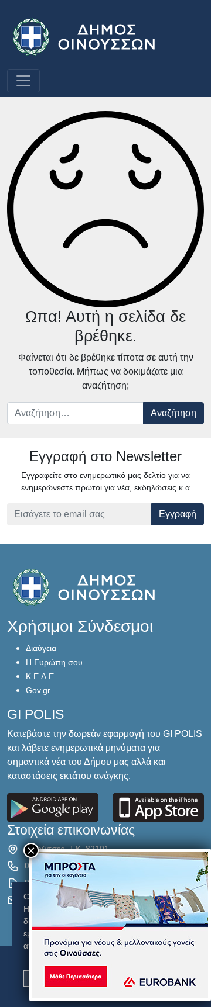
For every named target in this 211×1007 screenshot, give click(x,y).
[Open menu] (23, 80)
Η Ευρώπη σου (54, 662)
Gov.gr (38, 690)
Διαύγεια (41, 648)
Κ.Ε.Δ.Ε (40, 676)
